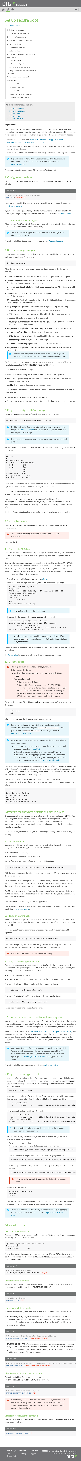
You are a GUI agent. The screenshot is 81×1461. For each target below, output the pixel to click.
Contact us (34, 1451)
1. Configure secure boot (15, 30)
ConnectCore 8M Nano (17, 111)
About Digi (22, 1454)
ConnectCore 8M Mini (16, 108)
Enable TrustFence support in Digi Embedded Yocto (51, 1031)
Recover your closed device (21, 733)
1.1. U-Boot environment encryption (19, 33)
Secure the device (27, 430)
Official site (23, 1451)
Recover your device (21, 909)
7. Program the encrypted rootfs (18, 77)
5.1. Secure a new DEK (15, 60)
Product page (11, 1451)
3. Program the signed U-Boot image (19, 41)
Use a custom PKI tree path (16, 91)
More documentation (12, 1455)
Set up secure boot (12, 26)
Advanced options (13, 80)
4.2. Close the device (15, 51)
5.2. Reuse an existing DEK (16, 64)
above (44, 579)
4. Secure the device (14, 44)
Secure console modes (51, 760)
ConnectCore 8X (14, 116)
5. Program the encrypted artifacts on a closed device (21, 55)
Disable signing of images (16, 87)
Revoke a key (13, 655)
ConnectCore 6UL (15, 114)
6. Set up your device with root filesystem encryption (21, 72)
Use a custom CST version (16, 84)
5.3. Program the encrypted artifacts (19, 67)
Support (33, 1454)
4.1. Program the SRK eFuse (17, 48)
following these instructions (35, 1056)
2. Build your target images (16, 37)
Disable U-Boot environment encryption (20, 94)
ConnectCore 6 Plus (16, 119)
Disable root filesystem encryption (19, 97)
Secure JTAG (35, 749)
